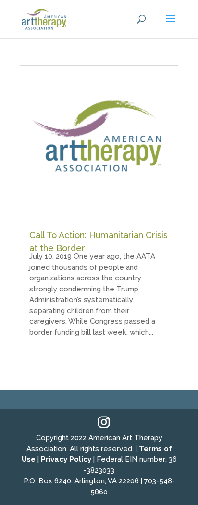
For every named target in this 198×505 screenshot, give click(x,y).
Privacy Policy (66, 459)
